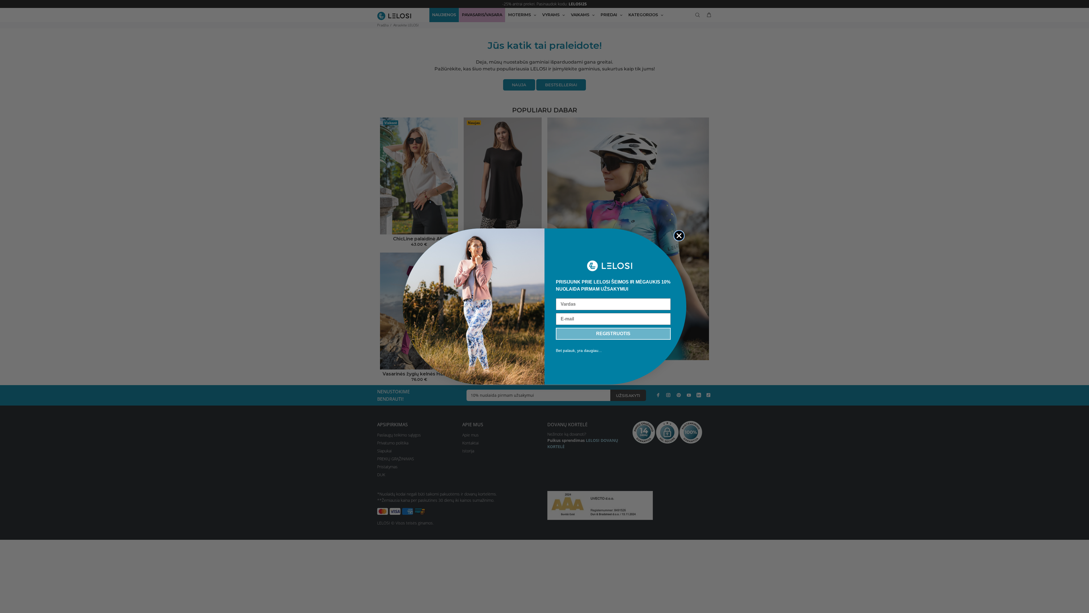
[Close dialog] (679, 236)
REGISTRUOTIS (613, 333)
